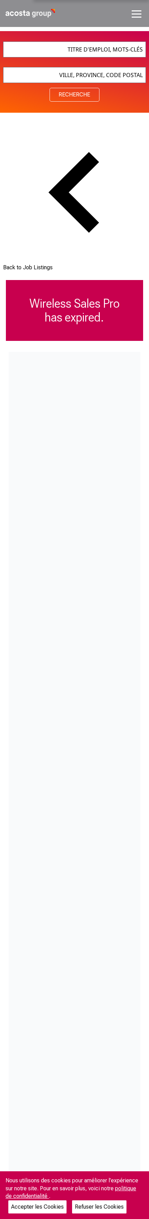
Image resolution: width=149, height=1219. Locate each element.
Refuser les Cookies (99, 1206)
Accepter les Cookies (37, 1206)
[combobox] (74, 49)
